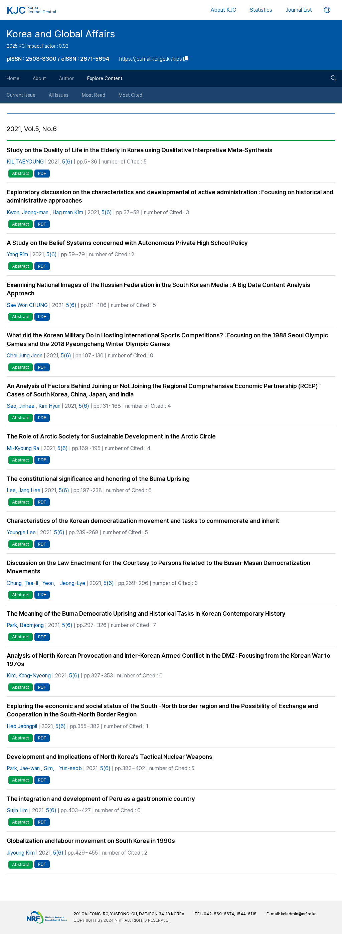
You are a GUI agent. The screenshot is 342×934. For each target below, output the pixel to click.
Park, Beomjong (25, 625)
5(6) (67, 162)
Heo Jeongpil (22, 726)
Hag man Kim (67, 212)
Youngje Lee (21, 532)
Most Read (93, 95)
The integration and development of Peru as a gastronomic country (101, 798)
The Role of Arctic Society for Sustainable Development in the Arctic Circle (111, 436)
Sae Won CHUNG (27, 305)
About (39, 78)
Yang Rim (17, 254)
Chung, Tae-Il (22, 583)
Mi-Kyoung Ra (23, 448)
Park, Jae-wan (23, 768)
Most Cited (130, 95)
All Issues (58, 95)
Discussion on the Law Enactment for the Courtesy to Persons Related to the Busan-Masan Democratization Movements (158, 567)
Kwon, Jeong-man (27, 212)
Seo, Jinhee (20, 406)
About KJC (223, 10)
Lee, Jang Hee (23, 490)
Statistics (260, 10)
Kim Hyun (49, 406)
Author (66, 78)
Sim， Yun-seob (63, 768)
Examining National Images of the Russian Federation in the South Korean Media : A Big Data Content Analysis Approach (158, 289)
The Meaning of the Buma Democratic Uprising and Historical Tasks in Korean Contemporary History (146, 613)
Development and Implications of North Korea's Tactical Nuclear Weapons (109, 756)
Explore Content (104, 78)
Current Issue (21, 95)
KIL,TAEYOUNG (25, 162)
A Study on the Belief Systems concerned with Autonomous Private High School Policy (127, 242)
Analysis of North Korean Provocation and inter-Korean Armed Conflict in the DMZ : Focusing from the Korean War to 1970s (168, 659)
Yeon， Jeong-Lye (63, 583)
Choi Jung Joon (24, 355)
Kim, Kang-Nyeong (29, 675)
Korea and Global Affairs (61, 34)
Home (13, 78)
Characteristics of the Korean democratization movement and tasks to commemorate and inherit (143, 520)
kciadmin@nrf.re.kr (298, 914)
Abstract (20, 173)
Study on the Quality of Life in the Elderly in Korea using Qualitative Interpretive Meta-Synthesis (140, 149)
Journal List (299, 10)
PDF (42, 173)
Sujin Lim (17, 810)
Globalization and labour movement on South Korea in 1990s (91, 840)
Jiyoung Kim (21, 853)
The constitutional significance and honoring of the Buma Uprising (98, 478)
